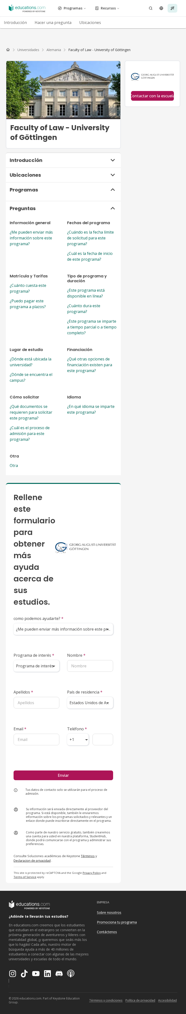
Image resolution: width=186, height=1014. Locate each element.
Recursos (108, 8)
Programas (73, 8)
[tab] (15, 22)
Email (20, 729)
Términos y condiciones (106, 1000)
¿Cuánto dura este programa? (83, 308)
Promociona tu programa (117, 922)
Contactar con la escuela (152, 96)
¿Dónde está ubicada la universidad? (30, 361)
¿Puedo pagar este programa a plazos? (28, 303)
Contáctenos (107, 932)
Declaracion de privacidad (32, 860)
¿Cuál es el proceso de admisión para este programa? (30, 433)
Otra (14, 465)
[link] (99, 49)
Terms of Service (25, 877)
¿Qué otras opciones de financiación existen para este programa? (89, 364)
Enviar (63, 775)
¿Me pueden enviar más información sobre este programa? (31, 237)
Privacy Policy (92, 873)
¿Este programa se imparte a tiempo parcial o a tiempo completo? (91, 327)
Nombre (76, 655)
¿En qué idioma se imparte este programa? (91, 409)
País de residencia (84, 692)
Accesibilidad (167, 1000)
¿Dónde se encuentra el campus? (31, 377)
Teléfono (77, 729)
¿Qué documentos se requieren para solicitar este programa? (31, 412)
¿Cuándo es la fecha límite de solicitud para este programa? (90, 237)
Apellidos (23, 692)
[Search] (150, 8)
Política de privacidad (140, 1000)
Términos (88, 856)
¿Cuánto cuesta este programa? (28, 288)
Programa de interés (34, 655)
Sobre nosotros (109, 912)
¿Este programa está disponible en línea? (86, 293)
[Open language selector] (161, 8)
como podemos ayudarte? (38, 618)
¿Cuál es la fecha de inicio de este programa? (90, 256)
